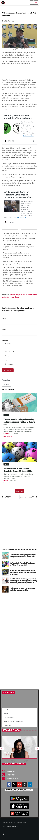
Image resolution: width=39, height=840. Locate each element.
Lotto (6, 464)
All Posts (6, 384)
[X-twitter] (14, 784)
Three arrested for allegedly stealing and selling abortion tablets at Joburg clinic (19, 422)
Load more (19, 491)
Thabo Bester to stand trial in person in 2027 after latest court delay (22, 589)
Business (8, 344)
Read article (8, 436)
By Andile (6, 480)
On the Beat (11, 752)
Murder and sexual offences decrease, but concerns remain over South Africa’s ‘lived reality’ (23, 572)
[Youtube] (19, 784)
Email (4, 329)
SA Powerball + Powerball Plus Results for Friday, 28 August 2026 (18, 469)
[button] (12, 761)
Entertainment (9, 352)
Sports (7, 356)
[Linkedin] (30, 784)
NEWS (6, 415)
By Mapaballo (7, 433)
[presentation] (2, 748)
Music (7, 360)
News (6, 348)
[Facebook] (9, 784)
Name (4, 318)
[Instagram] (24, 784)
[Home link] (3, 2)
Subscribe (7, 371)
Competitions (9, 364)
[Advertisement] (19, 521)
